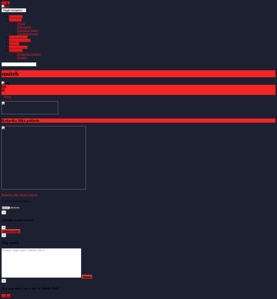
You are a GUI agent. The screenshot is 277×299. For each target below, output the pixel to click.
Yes (4, 295)
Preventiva (15, 16)
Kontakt (22, 57)
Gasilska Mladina (20, 40)
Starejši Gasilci (18, 37)
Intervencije (24, 27)
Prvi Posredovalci (27, 33)
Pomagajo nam (18, 47)
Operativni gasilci (27, 30)
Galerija (14, 44)
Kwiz (8, 96)
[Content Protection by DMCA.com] (11, 208)
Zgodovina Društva (29, 54)
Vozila (21, 23)
